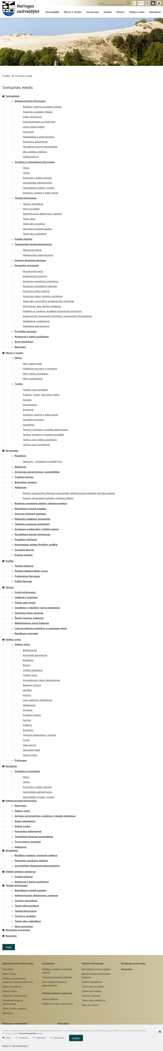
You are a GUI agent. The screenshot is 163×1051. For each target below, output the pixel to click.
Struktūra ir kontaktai (27, 771)
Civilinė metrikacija (33, 670)
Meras (26, 167)
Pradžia (6, 75)
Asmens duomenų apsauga (30, 260)
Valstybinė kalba (31, 749)
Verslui (120, 12)
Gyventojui (92, 12)
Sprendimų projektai (33, 419)
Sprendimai (28, 424)
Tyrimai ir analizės (25, 916)
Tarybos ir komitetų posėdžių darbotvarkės (45, 429)
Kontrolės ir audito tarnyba (37, 177)
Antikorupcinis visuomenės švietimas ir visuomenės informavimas (57, 315)
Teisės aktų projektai (34, 223)
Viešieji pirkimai (31, 156)
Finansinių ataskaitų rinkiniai (37, 111)
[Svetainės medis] (134, 3)
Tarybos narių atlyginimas (36, 444)
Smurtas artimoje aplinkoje (30, 513)
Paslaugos (21, 760)
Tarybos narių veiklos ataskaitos (40, 439)
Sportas (27, 719)
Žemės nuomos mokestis (29, 618)
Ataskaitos (12, 850)
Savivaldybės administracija (37, 182)
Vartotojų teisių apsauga (29, 612)
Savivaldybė (52, 12)
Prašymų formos (24, 477)
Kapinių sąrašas (24, 554)
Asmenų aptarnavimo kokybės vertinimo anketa (48, 498)
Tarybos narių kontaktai (35, 389)
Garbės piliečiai (23, 239)
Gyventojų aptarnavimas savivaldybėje (37, 471)
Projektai (27, 709)
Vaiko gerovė (29, 744)
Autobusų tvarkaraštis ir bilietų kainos (37, 529)
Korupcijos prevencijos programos (40, 281)
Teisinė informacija (25, 197)
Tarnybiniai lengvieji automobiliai (40, 146)
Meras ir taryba (73, 12)
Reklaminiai (59, 1038)
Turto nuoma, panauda (28, 841)
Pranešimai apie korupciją (36, 325)
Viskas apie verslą (25, 602)
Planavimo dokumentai (35, 141)
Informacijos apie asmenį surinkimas (42, 306)
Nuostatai (28, 131)
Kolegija (27, 399)
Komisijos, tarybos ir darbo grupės (40, 192)
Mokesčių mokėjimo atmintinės (32, 518)
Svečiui (108, 12)
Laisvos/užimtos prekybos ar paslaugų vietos (41, 628)
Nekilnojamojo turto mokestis (32, 623)
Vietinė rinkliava (24, 565)
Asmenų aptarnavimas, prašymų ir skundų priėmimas (45, 815)
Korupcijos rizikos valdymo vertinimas (43, 296)
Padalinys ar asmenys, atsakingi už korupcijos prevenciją (52, 311)
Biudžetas (28, 660)
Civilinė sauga (30, 674)
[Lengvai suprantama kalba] (153, 3)
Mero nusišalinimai (32, 378)
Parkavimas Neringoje (27, 576)
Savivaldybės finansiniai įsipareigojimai (37, 865)
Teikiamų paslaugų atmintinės (32, 524)
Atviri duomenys (24, 341)
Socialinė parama (32, 714)
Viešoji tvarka (30, 754)
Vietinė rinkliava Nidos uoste (31, 570)
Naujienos (20, 455)
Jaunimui (27, 689)
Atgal (9, 947)
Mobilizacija (29, 704)
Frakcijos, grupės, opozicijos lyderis (41, 394)
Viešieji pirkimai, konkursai (21, 871)
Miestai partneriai (32, 249)
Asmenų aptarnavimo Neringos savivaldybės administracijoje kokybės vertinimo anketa (69, 493)
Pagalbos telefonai (26, 539)
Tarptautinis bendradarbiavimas (33, 244)
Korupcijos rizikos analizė (36, 291)
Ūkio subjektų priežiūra (35, 151)
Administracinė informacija (30, 101)
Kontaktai (155, 12)
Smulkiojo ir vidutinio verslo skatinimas (37, 607)
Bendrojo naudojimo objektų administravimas (41, 503)
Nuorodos (20, 346)
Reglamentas (30, 404)
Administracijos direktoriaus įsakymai (42, 213)
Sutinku (76, 1038)
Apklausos (21, 487)
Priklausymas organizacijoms (38, 254)
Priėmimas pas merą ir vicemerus (40, 368)
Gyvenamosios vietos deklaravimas (41, 680)
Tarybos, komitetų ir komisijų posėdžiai (43, 434)
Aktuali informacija (33, 271)
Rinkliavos (20, 466)
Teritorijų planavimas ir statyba (39, 734)
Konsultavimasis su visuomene (39, 121)
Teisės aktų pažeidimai (34, 233)
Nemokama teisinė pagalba (37, 228)
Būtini (8, 1038)
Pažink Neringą (23, 581)
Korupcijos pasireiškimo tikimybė (40, 286)
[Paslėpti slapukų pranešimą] (159, 1031)
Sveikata (27, 724)
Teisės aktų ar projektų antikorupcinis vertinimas (48, 301)
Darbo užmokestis (32, 116)
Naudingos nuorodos (26, 633)
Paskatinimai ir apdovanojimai (38, 136)
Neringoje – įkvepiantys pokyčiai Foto (43, 461)
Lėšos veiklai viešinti (34, 126)
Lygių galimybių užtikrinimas (37, 699)
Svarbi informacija (25, 592)
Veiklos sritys (137, 12)
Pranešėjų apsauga (25, 331)
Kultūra (27, 694)
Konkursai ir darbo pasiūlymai (32, 336)
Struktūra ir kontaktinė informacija (35, 162)
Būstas (26, 664)
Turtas (26, 739)
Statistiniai (41, 1038)
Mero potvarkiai (31, 208)
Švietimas (28, 729)
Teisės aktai (29, 218)
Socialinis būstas (24, 549)
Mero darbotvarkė (32, 363)
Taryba (26, 172)
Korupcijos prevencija (27, 265)
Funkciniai (23, 1038)
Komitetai (28, 409)
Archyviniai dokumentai (35, 655)
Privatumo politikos (28, 1033)
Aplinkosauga (30, 649)
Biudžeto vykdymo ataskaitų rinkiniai (42, 106)
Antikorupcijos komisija (35, 276)
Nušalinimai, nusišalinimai (36, 321)
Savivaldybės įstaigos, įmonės (38, 187)
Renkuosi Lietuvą (32, 684)
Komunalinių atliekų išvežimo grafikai (36, 544)
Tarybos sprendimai (33, 203)
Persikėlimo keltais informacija (32, 534)
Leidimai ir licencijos (26, 597)
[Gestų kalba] (147, 3)
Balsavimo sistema (26, 482)
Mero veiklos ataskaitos (35, 373)
